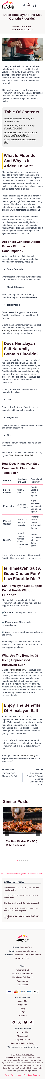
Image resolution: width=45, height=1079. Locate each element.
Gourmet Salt (22, 970)
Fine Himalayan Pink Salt (21, 455)
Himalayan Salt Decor (22, 977)
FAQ (22, 1012)
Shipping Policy (22, 1039)
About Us (22, 1001)
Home (2, 874)
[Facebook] (13, 1022)
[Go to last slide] (7, 833)
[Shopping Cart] (34, 5)
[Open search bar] (24, 5)
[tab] (17, 860)
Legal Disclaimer (34, 1075)
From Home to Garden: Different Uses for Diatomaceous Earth (35, 777)
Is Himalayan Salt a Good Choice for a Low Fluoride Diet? (20, 133)
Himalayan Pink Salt (12, 330)
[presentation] (22, 820)
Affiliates (22, 1015)
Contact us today (26, 755)
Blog (22, 1008)
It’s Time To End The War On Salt (10, 773)
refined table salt (16, 670)
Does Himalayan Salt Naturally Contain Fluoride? (19, 127)
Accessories (22, 981)
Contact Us (22, 1032)
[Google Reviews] (31, 1022)
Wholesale (22, 1005)
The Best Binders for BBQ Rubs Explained (21, 903)
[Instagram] (25, 1022)
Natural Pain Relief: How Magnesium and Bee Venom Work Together (21, 909)
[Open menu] (40, 5)
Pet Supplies (22, 984)
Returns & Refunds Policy (22, 1043)
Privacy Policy (10, 1075)
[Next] (38, 833)
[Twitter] (19, 1022)
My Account (22, 1036)
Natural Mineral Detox (22, 973)
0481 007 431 (26, 947)
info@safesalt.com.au (26, 951)
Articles (8, 874)
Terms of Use (21, 1075)
